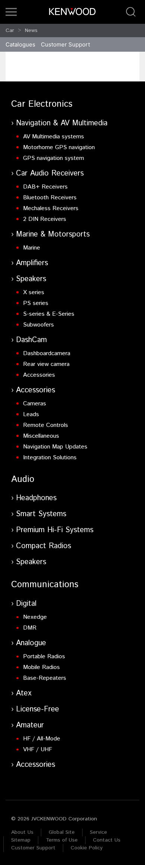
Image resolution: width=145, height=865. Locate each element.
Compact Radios (43, 546)
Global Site (62, 832)
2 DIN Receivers (44, 219)
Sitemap (20, 840)
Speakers (31, 279)
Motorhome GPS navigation (59, 147)
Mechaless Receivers (50, 208)
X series (33, 292)
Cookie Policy (87, 848)
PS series (35, 303)
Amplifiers (32, 263)
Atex (24, 693)
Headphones (36, 498)
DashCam (31, 340)
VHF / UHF (37, 749)
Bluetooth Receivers (50, 197)
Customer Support (33, 848)
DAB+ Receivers (45, 187)
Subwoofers (38, 325)
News (31, 30)
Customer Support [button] (65, 44)
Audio (22, 479)
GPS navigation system (53, 158)
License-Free (37, 709)
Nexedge (35, 617)
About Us (22, 832)
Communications (44, 584)
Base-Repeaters (44, 678)
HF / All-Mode (41, 738)
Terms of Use (62, 840)
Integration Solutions (50, 457)
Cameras (34, 403)
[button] (11, 12)
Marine (31, 248)
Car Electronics (41, 104)
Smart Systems (41, 514)
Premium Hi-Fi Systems (54, 530)
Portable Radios (44, 656)
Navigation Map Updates (55, 447)
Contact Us (106, 840)
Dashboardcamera (46, 353)
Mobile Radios (41, 667)
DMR (29, 628)
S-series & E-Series (48, 314)
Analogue (31, 643)
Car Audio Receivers (50, 173)
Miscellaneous (41, 436)
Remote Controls (45, 425)
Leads (31, 414)
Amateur (30, 725)
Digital (26, 603)
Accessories (39, 375)
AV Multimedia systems (53, 136)
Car (10, 30)
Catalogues (20, 44)
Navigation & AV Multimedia (61, 123)
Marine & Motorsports (53, 234)
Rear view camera (46, 364)
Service (98, 832)
